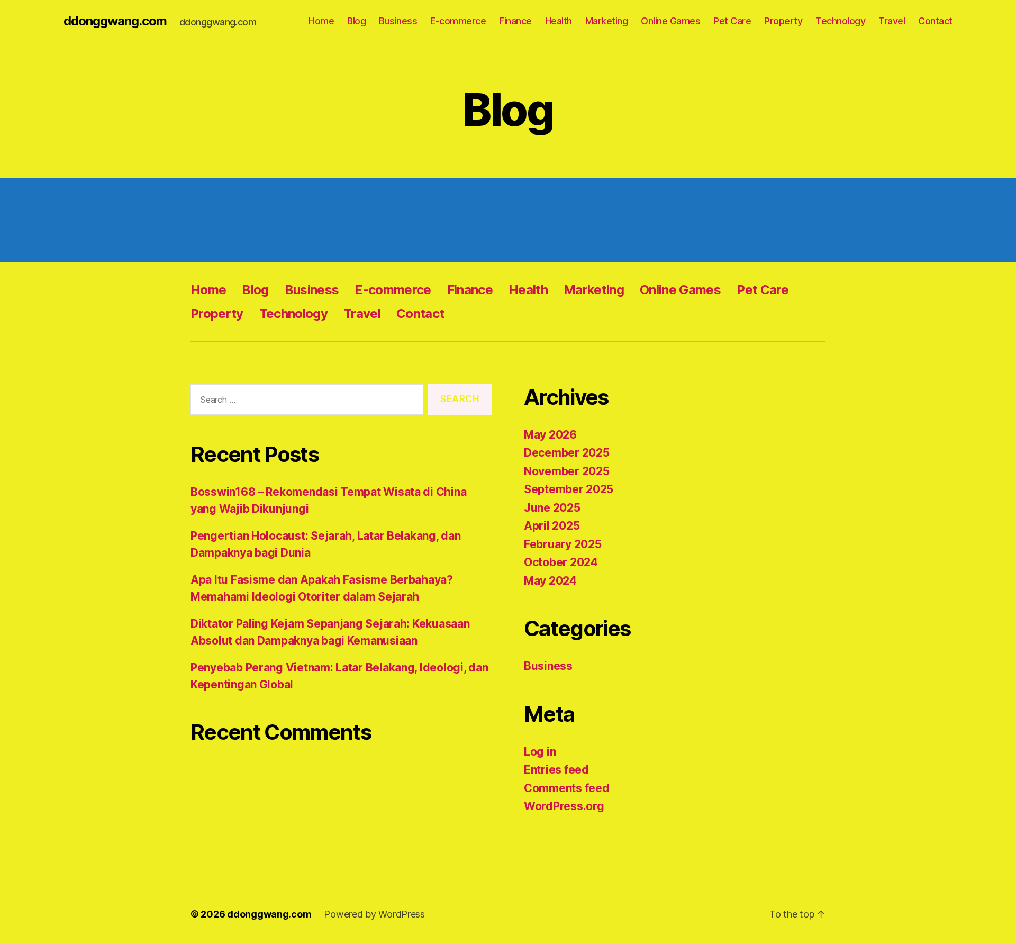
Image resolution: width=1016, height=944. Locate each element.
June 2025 (552, 507)
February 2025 (563, 544)
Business (398, 20)
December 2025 (567, 452)
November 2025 (567, 471)
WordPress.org (564, 806)
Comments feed (567, 788)
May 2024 (550, 580)
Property (783, 20)
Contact (935, 20)
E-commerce (458, 20)
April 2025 (551, 525)
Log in (540, 751)
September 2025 (568, 489)
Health (558, 20)
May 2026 (550, 434)
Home (321, 20)
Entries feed (556, 769)
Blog (356, 20)
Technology (840, 20)
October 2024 (561, 562)
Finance (515, 20)
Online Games (670, 20)
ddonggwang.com (115, 21)
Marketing (606, 20)
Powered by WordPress (374, 914)
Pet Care (732, 20)
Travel (891, 20)
